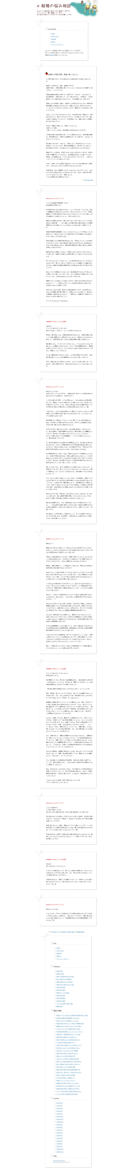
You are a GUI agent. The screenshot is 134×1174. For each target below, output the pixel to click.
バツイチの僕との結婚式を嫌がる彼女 (67, 1094)
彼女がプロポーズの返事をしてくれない (67, 1021)
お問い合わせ (55, 36)
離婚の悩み (59, 1006)
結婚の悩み (59, 971)
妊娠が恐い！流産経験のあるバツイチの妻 (68, 1034)
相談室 (51, 55)
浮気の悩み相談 (88, 180)
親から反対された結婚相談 (64, 979)
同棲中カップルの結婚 (62, 993)
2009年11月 (59, 1119)
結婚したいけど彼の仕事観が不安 (65, 1056)
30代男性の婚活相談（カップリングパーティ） (69, 1031)
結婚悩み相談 (80, 932)
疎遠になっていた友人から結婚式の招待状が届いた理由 (72, 1015)
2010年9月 (59, 1108)
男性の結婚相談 (60, 998)
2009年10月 (59, 1122)
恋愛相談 (53, 39)
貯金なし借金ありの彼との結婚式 (65, 1075)
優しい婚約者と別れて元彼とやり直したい (68, 1064)
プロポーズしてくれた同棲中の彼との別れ (68, 1029)
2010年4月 (59, 1111)
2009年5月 (59, 1135)
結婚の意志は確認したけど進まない (66, 1037)
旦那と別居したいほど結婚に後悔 (65, 1067)
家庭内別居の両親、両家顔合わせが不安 (67, 1088)
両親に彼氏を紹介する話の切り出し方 (67, 1053)
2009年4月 (59, 1138)
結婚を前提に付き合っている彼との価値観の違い (70, 1023)
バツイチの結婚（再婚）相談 (64, 1003)
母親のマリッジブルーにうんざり (65, 1080)
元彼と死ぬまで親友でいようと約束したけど (69, 1045)
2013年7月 (59, 1105)
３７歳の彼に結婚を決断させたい (65, 1042)
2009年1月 (59, 1146)
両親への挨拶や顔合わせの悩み (65, 976)
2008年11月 (59, 1152)
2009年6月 (59, 1133)
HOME (53, 33)
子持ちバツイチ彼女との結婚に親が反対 (67, 1059)
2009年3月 (59, 1141)
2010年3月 (59, 1114)
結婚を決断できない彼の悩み (64, 982)
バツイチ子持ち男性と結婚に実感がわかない (69, 1091)
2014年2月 (59, 1103)
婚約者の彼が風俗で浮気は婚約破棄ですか (68, 1069)
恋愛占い (53, 42)
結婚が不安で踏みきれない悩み (65, 984)
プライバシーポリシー (57, 44)
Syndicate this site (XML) (59, 1160)
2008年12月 (59, 1149)
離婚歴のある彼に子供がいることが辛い (67, 1083)
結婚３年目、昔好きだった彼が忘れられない (69, 1072)
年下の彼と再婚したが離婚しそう (65, 1078)
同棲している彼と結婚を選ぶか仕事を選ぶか (69, 1061)
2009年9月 (59, 1124)
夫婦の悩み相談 (60, 1001)
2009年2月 (59, 1143)
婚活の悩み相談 (60, 990)
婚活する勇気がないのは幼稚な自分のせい (68, 1040)
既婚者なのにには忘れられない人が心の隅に (69, 1026)
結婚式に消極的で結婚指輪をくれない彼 (67, 1018)
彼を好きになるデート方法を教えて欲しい (68, 1048)
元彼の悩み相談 (60, 987)
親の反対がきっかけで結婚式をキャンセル (68, 1086)
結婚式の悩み (60, 974)
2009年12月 (59, 1116)
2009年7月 (59, 1130)
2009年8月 (59, 1127)
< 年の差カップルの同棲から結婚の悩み (62, 932)
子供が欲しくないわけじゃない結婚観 (67, 1050)
